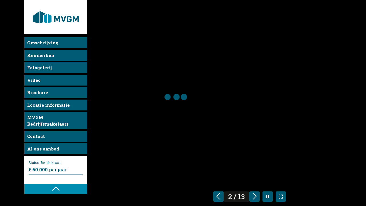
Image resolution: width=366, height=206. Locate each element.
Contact (36, 136)
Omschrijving (43, 42)
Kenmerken (40, 55)
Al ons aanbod (43, 149)
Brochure (37, 92)
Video (34, 80)
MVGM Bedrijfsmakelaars (48, 120)
